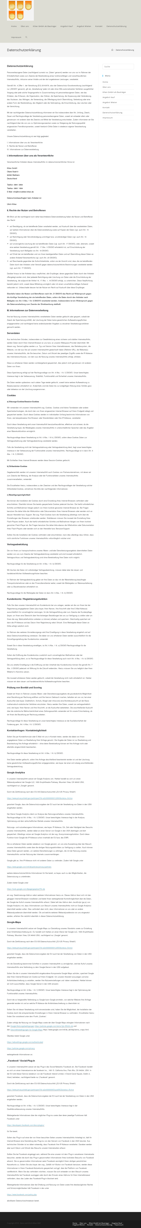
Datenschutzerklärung (112, 112)
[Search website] (26, 37)
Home (105, 82)
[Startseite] (112, 50)
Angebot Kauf (109, 97)
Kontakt (106, 107)
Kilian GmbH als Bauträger (114, 92)
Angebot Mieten (110, 102)
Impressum (108, 117)
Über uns (107, 87)
